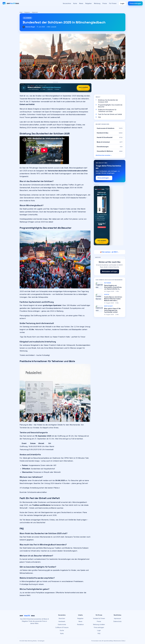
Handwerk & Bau (109, 133)
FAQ (99, 117)
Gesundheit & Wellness (109, 151)
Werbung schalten (99, 624)
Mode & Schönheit (109, 142)
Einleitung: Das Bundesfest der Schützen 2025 (108, 101)
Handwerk (61, 621)
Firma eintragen (135, 3)
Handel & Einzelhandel (109, 137)
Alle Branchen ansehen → (104, 155)
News (81, 3)
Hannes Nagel (30, 27)
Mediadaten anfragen (109, 271)
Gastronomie (62, 624)
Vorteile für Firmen (99, 618)
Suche (62, 630)
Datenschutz (117, 621)
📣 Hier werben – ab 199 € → (109, 252)
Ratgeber (88, 3)
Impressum (117, 618)
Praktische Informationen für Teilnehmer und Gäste (107, 110)
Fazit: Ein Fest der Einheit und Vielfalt (110, 114)
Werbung (97, 3)
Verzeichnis (67, 3)
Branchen (62, 618)
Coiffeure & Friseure (61, 627)
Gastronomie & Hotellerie (109, 128)
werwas (27, 615)
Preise (104, 3)
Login (122, 3)
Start (21, 12)
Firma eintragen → (104, 178)
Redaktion (80, 624)
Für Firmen (112, 3)
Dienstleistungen (109, 146)
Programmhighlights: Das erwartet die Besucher (110, 106)
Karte (75, 3)
